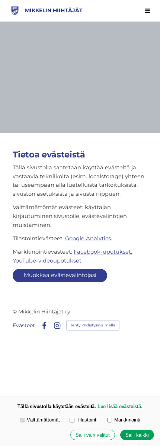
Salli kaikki (137, 435)
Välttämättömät (43, 420)
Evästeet (24, 325)
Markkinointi (127, 420)
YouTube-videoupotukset (47, 260)
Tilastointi (87, 420)
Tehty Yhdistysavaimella (92, 325)
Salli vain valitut (93, 435)
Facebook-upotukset (102, 251)
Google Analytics (88, 238)
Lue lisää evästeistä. (120, 406)
